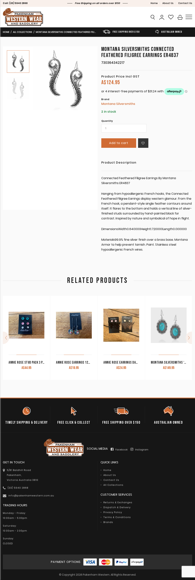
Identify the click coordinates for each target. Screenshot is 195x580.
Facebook (121, 449)
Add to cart (118, 143)
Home (154, 3)
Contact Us (185, 3)
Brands (108, 522)
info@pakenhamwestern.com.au (31, 495)
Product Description (118, 163)
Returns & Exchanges (117, 502)
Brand (105, 99)
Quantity (107, 121)
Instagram (141, 449)
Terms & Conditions (117, 517)
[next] (189, 338)
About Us (167, 3)
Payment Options (66, 562)
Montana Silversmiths (118, 104)
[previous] (6, 338)
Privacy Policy (112, 512)
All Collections (22, 32)
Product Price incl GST (120, 76)
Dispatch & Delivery (117, 507)
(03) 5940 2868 (18, 3)
